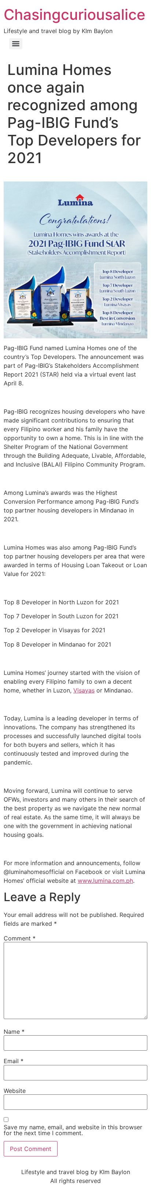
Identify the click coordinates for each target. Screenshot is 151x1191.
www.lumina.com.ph (105, 880)
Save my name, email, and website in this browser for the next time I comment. (73, 1130)
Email (13, 1061)
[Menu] (15, 43)
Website (15, 1091)
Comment (20, 938)
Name (14, 1032)
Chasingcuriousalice (75, 15)
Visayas (84, 690)
